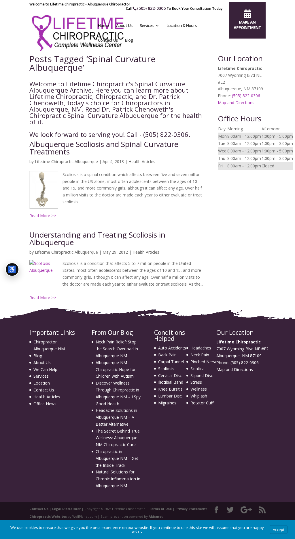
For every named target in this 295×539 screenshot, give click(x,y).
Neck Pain (199, 355)
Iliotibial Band (170, 382)
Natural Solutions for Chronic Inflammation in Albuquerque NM (118, 478)
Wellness (198, 389)
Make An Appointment (247, 24)
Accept (278, 529)
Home (103, 26)
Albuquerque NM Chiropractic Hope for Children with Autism (116, 369)
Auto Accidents (172, 348)
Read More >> (42, 215)
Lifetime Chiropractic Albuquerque (66, 161)
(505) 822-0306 (151, 8)
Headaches (200, 348)
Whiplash (198, 396)
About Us (124, 26)
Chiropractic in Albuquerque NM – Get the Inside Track (117, 458)
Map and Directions (236, 102)
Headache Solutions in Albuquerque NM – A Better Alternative (116, 417)
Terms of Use (160, 508)
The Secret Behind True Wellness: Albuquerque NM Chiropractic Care (118, 438)
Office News (44, 403)
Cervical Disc (170, 375)
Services (146, 26)
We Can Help (45, 369)
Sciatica (197, 368)
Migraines (167, 403)
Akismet (156, 516)
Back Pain (167, 355)
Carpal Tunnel (171, 361)
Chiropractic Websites (48, 516)
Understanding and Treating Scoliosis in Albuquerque (97, 238)
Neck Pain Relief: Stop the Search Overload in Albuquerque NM (117, 348)
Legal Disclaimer (66, 508)
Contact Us (108, 40)
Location (41, 383)
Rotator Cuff (201, 403)
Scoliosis (166, 368)
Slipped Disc (201, 375)
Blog (129, 40)
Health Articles (141, 161)
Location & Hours (181, 26)
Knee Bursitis (170, 389)
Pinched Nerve (204, 361)
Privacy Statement (191, 508)
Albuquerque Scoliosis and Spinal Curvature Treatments (103, 148)
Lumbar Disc (170, 396)
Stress (196, 382)
